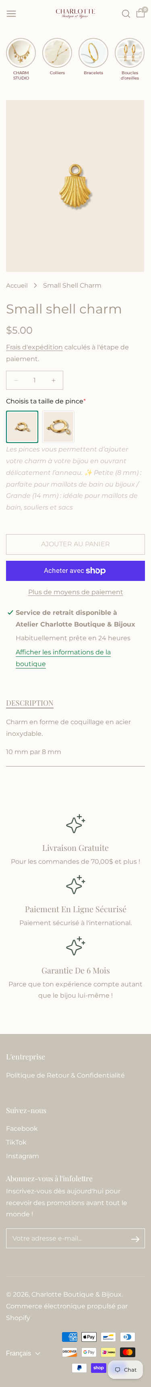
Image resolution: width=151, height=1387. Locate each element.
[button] (11, 14)
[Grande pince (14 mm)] (58, 427)
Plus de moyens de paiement (75, 592)
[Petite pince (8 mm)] (22, 427)
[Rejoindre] (135, 1239)
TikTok (16, 1142)
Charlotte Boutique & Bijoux (76, 1294)
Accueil (17, 285)
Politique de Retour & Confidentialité (65, 1075)
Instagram (22, 1156)
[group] (21, 59)
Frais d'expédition (34, 347)
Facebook (22, 1128)
